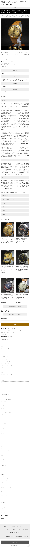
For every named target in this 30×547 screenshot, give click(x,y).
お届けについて (6, 529)
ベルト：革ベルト (6, 59)
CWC (2, 438)
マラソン (3, 444)
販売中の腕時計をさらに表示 (15, 314)
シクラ (3, 431)
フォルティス (4, 448)
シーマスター (19, 332)
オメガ (25, 332)
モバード (3, 397)
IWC (2, 346)
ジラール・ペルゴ (5, 363)
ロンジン (3, 376)
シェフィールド (5, 450)
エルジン (3, 476)
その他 (3, 508)
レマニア (3, 421)
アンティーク (12, 330)
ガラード (3, 504)
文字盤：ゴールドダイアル (8, 64)
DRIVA (2, 502)
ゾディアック (4, 414)
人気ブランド (5, 356)
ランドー (3, 497)
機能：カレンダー (6, 66)
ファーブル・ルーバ (6, 399)
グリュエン (4, 480)
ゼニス (3, 353)
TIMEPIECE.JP (6, 4)
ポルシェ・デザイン (6, 372)
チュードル (4, 351)
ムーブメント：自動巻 (7, 61)
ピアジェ (3, 370)
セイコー (4, 332)
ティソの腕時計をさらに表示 (15, 306)
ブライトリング (5, 348)
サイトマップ (23, 526)
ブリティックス (5, 461)
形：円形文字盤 (5, 63)
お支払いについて (16, 529)
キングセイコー (11, 332)
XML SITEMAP (5, 520)
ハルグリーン (4, 455)
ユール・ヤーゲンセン (6, 487)
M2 (2, 446)
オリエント (4, 382)
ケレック (3, 491)
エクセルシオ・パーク (6, 412)
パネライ (3, 367)
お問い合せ (25, 529)
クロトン (3, 410)
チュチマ (3, 433)
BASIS (2, 500)
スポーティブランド (6, 429)
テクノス (3, 416)
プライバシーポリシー (15, 532)
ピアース (3, 493)
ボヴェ (3, 406)
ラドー (3, 418)
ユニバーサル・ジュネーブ (7, 374)
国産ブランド (5, 380)
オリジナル (4, 512)
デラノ (3, 482)
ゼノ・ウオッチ (5, 457)
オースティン (4, 478)
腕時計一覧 (15, 526)
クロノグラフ (19, 330)
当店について (7, 526)
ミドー (3, 403)
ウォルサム (4, 401)
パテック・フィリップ (6, 365)
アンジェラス (4, 472)
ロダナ (3, 467)
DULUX (3, 474)
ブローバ (3, 423)
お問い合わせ (14, 545)
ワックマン (4, 442)
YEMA (2, 485)
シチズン (3, 389)
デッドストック (11, 334)
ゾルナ (3, 459)
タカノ (3, 391)
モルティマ (4, 469)
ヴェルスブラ (4, 495)
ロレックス (4, 330)
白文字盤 (4, 334)
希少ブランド (5, 465)
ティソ (15, 15)
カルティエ (4, 359)
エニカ (3, 489)
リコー (3, 384)
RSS (3, 518)
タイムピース (4, 15)
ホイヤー (3, 435)
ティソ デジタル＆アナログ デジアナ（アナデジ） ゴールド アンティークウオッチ (7, 268)
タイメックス (4, 453)
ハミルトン (4, 408)
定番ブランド (5, 339)
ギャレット (4, 440)
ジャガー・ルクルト (6, 361)
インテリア (4, 510)
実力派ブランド (10, 15)
